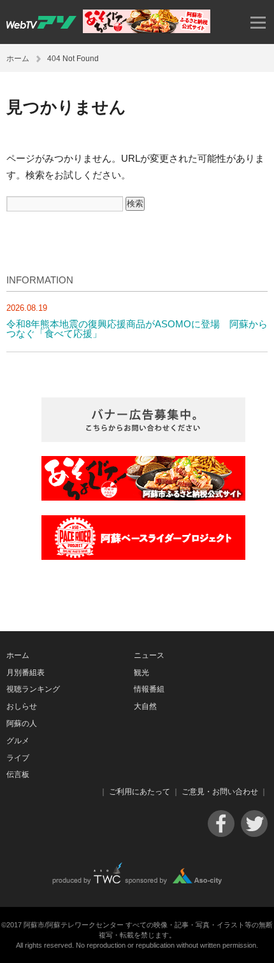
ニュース (149, 655)
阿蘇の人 (21, 723)
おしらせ (21, 706)
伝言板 (17, 774)
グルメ (17, 740)
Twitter (254, 823)
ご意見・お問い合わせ (220, 791)
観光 (141, 672)
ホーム (17, 58)
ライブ (17, 757)
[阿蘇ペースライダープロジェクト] (143, 556)
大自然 (145, 706)
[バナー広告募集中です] (143, 438)
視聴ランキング (33, 689)
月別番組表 (25, 672)
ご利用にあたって (139, 791)
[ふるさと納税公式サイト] (146, 29)
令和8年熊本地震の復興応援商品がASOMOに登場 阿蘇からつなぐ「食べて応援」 (137, 328)
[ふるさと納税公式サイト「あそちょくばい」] (143, 497)
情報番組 (149, 689)
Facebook (221, 823)
